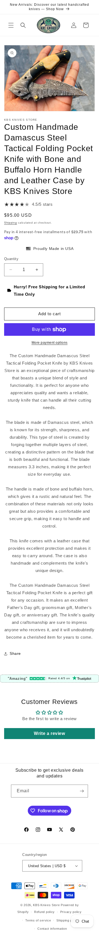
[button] (11, 25)
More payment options (50, 343)
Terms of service (38, 920)
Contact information (52, 928)
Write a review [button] (49, 733)
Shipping (10, 222)
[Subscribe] (82, 791)
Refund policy (44, 912)
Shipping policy (67, 920)
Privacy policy (71, 912)
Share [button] (15, 653)
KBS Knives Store (46, 905)
